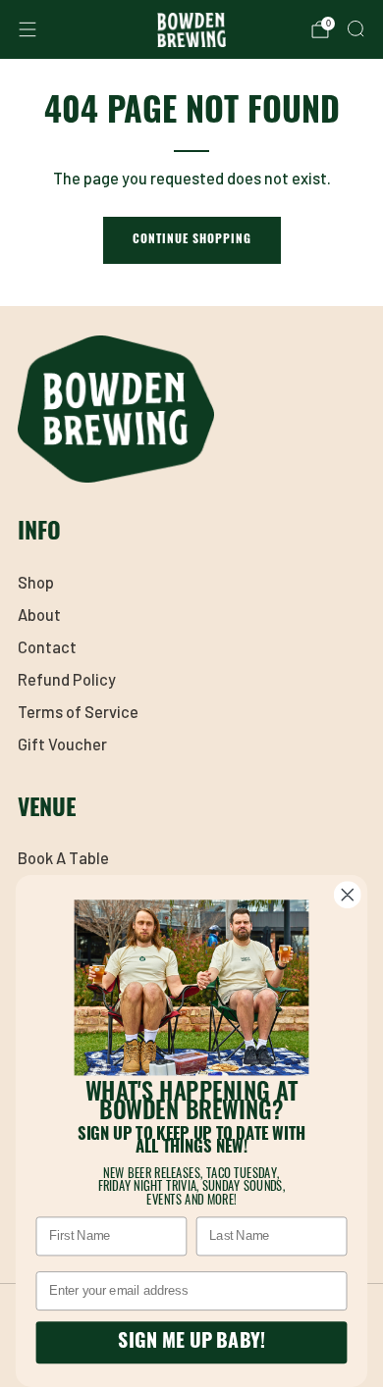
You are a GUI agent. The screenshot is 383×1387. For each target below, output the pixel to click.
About (39, 614)
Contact (47, 647)
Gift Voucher (62, 744)
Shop (36, 582)
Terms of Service (78, 711)
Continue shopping (192, 240)
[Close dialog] (347, 894)
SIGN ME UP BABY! (191, 1343)
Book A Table (63, 857)
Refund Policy (67, 679)
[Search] (355, 28)
